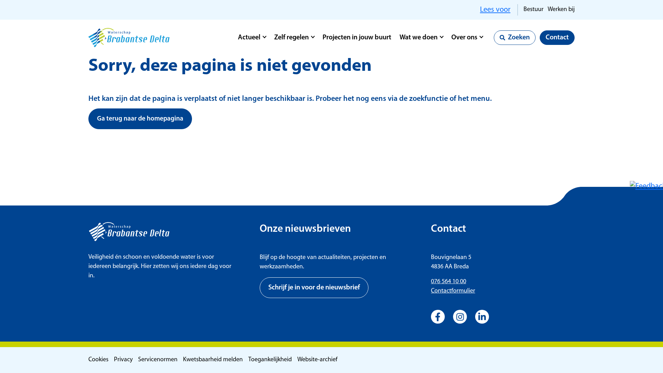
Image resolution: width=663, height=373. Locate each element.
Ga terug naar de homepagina (140, 119)
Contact (557, 37)
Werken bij (561, 10)
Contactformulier (453, 291)
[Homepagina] (129, 37)
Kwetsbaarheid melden (213, 360)
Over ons (464, 37)
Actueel (249, 37)
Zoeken (519, 37)
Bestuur (533, 10)
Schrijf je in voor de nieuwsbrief (314, 287)
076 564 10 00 (448, 282)
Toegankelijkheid (270, 360)
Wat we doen (419, 37)
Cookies (98, 360)
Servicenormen (157, 360)
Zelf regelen (291, 37)
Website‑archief (317, 360)
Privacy (123, 360)
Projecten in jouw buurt (357, 37)
